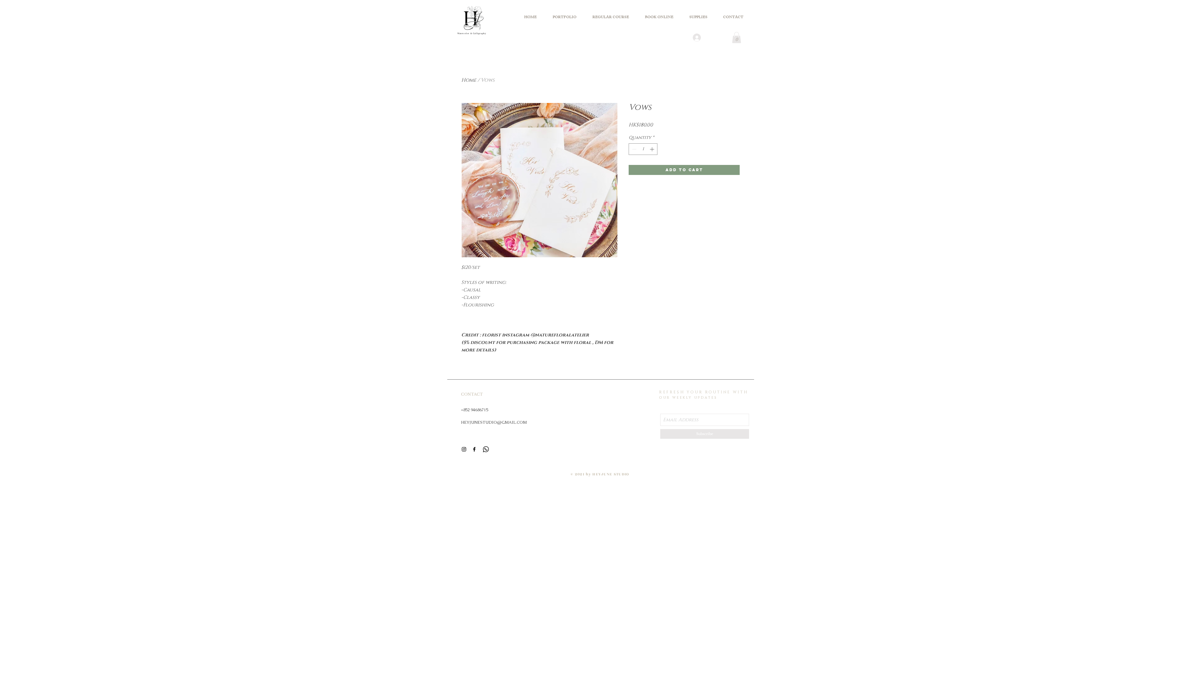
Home (468, 80)
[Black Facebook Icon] (474, 449)
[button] (736, 37)
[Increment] (652, 149)
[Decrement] (633, 149)
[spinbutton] (643, 149)
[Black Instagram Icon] (464, 449)
